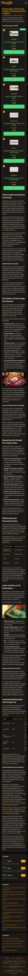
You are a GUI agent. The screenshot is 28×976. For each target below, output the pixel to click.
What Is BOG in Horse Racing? (10, 950)
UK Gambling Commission (13, 966)
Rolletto (14, 39)
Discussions (22, 961)
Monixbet (14, 175)
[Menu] (25, 3)
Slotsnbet (14, 94)
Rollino (14, 66)
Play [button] (14, 52)
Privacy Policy (19, 958)
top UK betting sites (19, 536)
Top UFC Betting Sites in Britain (10, 925)
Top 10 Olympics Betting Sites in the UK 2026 (14, 909)
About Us (7, 958)
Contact (13, 958)
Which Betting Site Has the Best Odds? (12, 943)
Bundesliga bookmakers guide (10, 803)
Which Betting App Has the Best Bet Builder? (13, 941)
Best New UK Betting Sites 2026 (10, 903)
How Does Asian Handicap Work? (11, 938)
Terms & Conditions (8, 961)
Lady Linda (14, 121)
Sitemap (16, 961)
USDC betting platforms (15, 398)
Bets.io (14, 148)
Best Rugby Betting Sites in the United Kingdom (14, 892)
